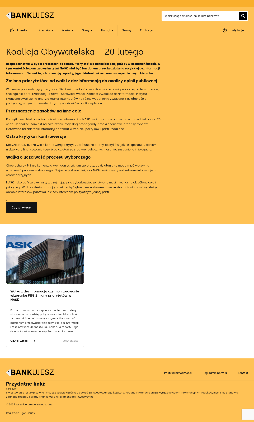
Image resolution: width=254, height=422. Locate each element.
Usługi (105, 30)
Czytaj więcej (21, 207)
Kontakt (243, 372)
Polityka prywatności (178, 372)
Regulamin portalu (215, 372)
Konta (66, 30)
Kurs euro (11, 388)
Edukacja (146, 30)
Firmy (86, 30)
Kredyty (44, 30)
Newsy (126, 30)
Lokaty (22, 30)
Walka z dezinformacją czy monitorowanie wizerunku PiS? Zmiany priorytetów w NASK (44, 295)
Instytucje (237, 30)
